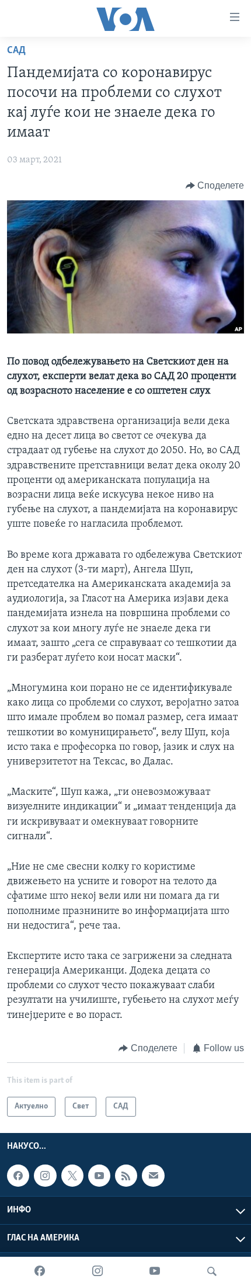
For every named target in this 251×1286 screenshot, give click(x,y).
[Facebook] (40, 1271)
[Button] (215, 185)
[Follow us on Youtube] (99, 1176)
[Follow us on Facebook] (18, 1176)
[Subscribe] (153, 1176)
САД (16, 51)
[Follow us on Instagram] (45, 1176)
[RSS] (126, 1176)
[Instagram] (97, 1271)
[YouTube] (155, 1271)
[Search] (211, 1271)
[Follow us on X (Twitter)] (72, 1176)
